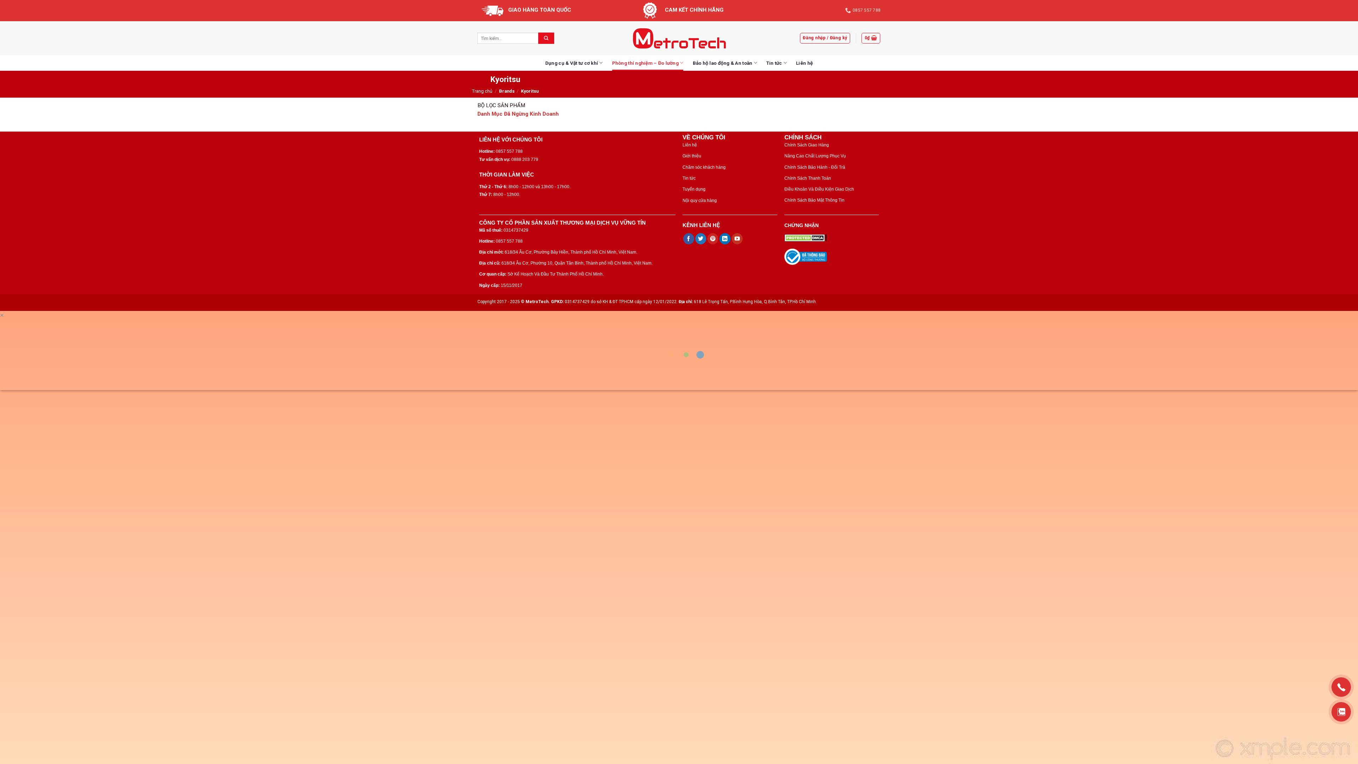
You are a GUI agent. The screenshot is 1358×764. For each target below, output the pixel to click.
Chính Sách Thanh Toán (807, 178)
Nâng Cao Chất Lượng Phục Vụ (815, 156)
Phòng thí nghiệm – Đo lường (645, 63)
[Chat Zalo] (1341, 712)
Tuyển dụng (694, 189)
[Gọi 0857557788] (1341, 687)
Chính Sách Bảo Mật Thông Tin (814, 200)
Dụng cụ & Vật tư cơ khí (571, 63)
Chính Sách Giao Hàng (806, 145)
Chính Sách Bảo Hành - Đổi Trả (814, 167)
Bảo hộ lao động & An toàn (723, 63)
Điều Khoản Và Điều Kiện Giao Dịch (819, 189)
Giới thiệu (692, 156)
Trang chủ (482, 91)
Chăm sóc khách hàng (704, 167)
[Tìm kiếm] (546, 38)
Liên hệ (804, 63)
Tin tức (774, 63)
